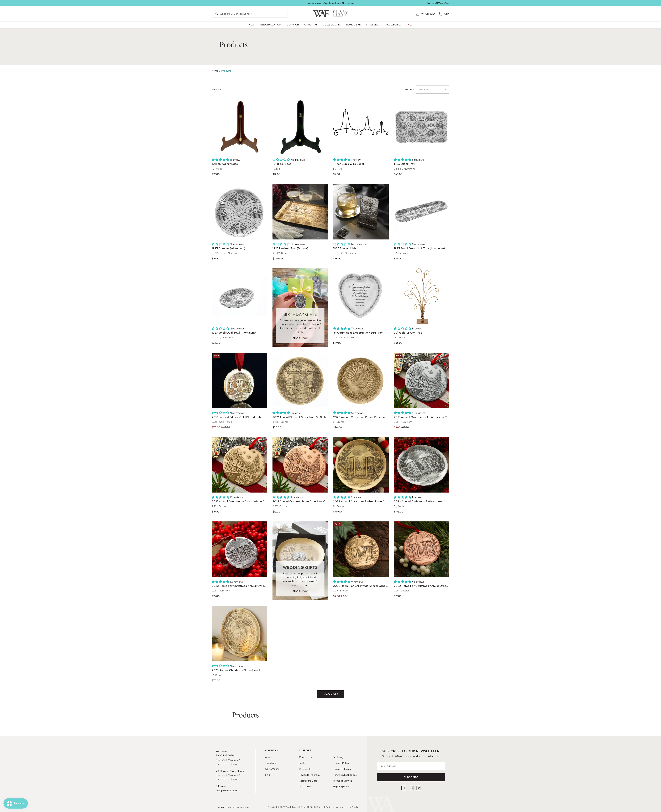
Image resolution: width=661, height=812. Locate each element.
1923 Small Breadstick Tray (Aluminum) (419, 248)
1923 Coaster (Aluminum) (228, 248)
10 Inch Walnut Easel (225, 163)
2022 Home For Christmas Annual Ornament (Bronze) (361, 585)
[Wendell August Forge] (330, 14)
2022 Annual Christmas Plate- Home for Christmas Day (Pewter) (421, 501)
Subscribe (411, 777)
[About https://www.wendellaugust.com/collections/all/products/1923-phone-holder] (361, 211)
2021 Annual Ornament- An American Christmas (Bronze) (239, 501)
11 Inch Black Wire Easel (348, 163)
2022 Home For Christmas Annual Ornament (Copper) (421, 585)
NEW (251, 24)
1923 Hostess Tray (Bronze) (290, 248)
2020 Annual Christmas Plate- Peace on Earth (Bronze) (361, 417)
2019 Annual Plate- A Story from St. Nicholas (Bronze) (300, 417)
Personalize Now (361, 317)
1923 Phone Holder (345, 248)
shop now (300, 338)
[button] (270, 25)
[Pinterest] (418, 788)
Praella (355, 807)
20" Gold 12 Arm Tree (408, 332)
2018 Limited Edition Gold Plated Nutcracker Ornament (239, 417)
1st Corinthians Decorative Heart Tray (358, 332)
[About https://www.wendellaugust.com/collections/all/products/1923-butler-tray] (421, 127)
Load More (330, 694)
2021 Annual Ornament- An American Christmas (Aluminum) (421, 417)
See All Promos (345, 2)
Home (215, 70)
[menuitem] (425, 14)
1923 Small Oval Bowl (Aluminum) (234, 332)
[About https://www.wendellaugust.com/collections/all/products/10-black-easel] (300, 127)
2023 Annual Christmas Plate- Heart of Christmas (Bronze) (239, 670)
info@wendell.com (226, 790)
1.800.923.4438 (440, 2)
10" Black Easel (282, 163)
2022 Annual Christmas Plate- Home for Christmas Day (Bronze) (361, 501)
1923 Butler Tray (404, 163)
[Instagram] (403, 788)
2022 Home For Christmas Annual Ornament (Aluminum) (239, 585)
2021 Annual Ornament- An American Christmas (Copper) (300, 501)
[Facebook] (411, 788)
